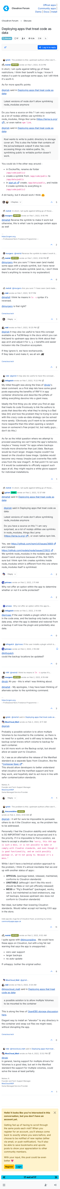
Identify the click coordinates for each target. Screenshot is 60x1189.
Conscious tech (8, 313)
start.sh (12, 182)
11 (56, 927)
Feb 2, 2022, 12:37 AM (35, 492)
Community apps (47, 8)
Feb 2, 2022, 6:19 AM (39, 677)
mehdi (8, 65)
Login (18, 1166)
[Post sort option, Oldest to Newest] (5, 47)
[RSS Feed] (45, 38)
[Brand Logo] (6, 8)
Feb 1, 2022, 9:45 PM (39, 216)
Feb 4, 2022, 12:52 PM (38, 1053)
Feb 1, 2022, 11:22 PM (31, 380)
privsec (8, 582)
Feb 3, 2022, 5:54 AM (26, 985)
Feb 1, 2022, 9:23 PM (37, 65)
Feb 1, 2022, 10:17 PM (26, 293)
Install (54, 11)
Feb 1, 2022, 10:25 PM (27, 327)
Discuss (7, 38)
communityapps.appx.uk (11, 921)
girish (8, 60)
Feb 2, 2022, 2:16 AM (30, 649)
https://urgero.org (8, 236)
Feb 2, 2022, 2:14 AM (31, 611)
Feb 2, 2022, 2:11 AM (30, 582)
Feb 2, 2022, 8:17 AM (37, 722)
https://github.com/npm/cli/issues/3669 (32, 543)
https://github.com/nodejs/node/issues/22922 (26, 550)
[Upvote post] (51, 202)
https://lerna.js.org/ (15, 535)
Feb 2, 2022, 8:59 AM (19, 815)
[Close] (54, 1113)
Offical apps (49, 5)
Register (9, 1166)
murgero (9, 216)
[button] (4, 1185)
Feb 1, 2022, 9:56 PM (37, 258)
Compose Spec (11, 764)
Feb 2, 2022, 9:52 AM (37, 935)
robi (7, 293)
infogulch (9, 380)
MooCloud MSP (8, 790)
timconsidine (11, 811)
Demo (38, 11)
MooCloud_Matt (12, 722)
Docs (46, 11)
